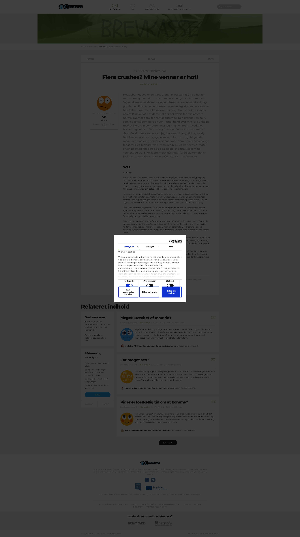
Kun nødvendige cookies (128, 292)
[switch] (149, 285)
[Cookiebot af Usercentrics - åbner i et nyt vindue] (171, 241)
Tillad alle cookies (171, 292)
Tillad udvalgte (149, 292)
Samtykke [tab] (129, 246)
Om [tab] (171, 246)
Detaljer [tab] (150, 246)
